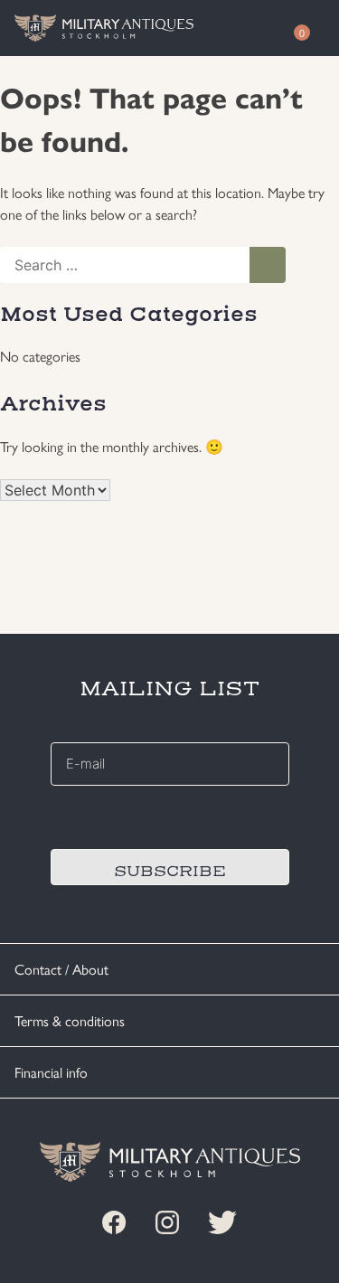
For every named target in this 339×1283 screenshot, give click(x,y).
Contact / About (61, 968)
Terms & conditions (69, 1020)
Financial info (51, 1071)
